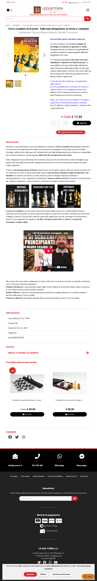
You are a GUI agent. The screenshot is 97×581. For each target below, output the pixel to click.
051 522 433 (87, 2)
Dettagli (28, 414)
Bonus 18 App (52, 526)
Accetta (30, 574)
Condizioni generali (55, 476)
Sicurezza (84, 476)
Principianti (16, 25)
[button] (44, 55)
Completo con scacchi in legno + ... (69, 400)
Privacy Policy (71, 476)
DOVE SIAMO (25, 476)
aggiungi (83, 123)
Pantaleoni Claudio (29, 32)
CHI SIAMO (14, 476)
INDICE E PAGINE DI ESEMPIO (23, 352)
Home (8, 25)
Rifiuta (43, 574)
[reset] (82, 19)
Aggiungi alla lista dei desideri (72, 132)
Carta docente (51, 531)
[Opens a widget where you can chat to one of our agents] (88, 577)
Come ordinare (38, 476)
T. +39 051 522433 (42, 556)
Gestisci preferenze (61, 574)
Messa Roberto (49, 32)
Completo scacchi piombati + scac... (27, 400)
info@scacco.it (76, 3)
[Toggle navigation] (87, 10)
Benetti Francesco (68, 32)
